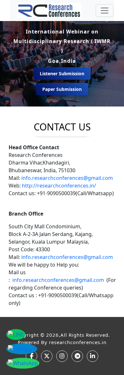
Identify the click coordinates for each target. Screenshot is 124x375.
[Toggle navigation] (105, 10)
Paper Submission (62, 89)
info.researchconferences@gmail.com (67, 177)
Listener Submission (62, 73)
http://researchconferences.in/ (59, 185)
